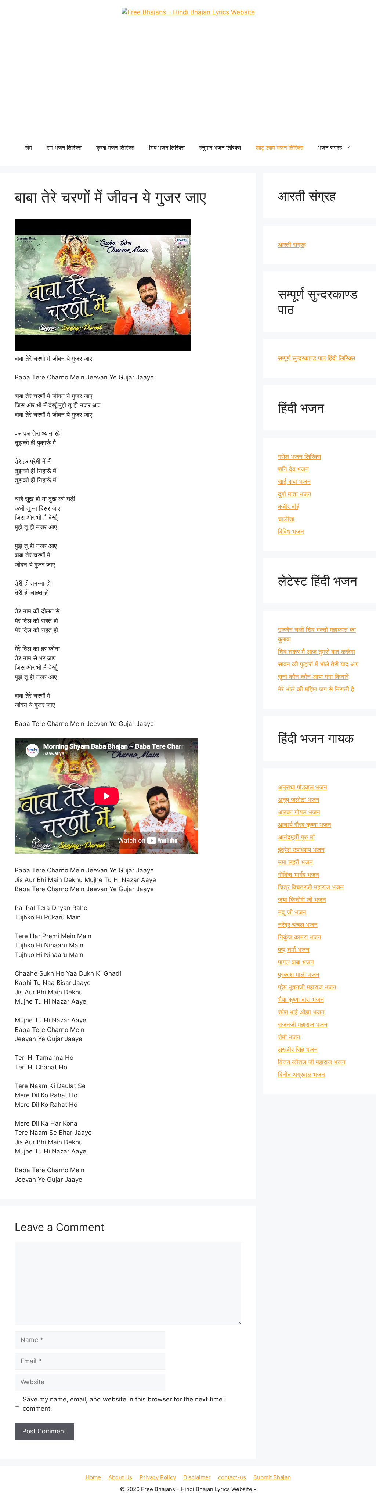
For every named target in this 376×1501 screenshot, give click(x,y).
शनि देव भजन (293, 469)
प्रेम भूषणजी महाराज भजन (307, 987)
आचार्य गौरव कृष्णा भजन (304, 824)
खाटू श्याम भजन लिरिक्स (279, 147)
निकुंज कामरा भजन (299, 937)
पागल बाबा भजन (296, 962)
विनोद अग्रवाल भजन (301, 1074)
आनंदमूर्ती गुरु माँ (296, 837)
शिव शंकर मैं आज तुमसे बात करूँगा (316, 651)
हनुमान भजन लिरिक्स (220, 147)
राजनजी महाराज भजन (303, 1024)
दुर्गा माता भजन (294, 494)
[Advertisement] (188, 81)
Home (93, 1477)
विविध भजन (291, 531)
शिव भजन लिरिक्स (167, 147)
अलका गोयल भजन (299, 812)
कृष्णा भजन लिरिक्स (115, 147)
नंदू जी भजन (292, 912)
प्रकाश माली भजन (298, 974)
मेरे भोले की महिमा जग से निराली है (316, 689)
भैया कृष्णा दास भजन (301, 999)
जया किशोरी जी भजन (302, 899)
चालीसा (286, 519)
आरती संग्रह (292, 244)
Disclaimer (197, 1477)
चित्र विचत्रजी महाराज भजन (311, 887)
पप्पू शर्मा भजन (294, 949)
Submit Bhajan (272, 1477)
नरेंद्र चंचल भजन (298, 924)
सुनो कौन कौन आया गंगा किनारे (313, 676)
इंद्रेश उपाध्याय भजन (301, 849)
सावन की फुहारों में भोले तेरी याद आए (318, 664)
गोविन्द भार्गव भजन (298, 874)
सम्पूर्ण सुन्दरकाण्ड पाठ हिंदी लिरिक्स (316, 358)
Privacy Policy (158, 1477)
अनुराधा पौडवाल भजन (302, 787)
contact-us (232, 1477)
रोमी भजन (289, 1037)
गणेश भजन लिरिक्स (299, 456)
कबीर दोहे (288, 506)
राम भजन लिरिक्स (64, 147)
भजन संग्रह (330, 147)
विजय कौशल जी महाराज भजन (312, 1062)
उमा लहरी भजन (295, 862)
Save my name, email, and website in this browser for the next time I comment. (124, 1404)
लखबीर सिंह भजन (298, 1049)
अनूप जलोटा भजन (298, 799)
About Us (120, 1477)
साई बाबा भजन (294, 481)
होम (28, 147)
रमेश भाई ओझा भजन (301, 1012)
